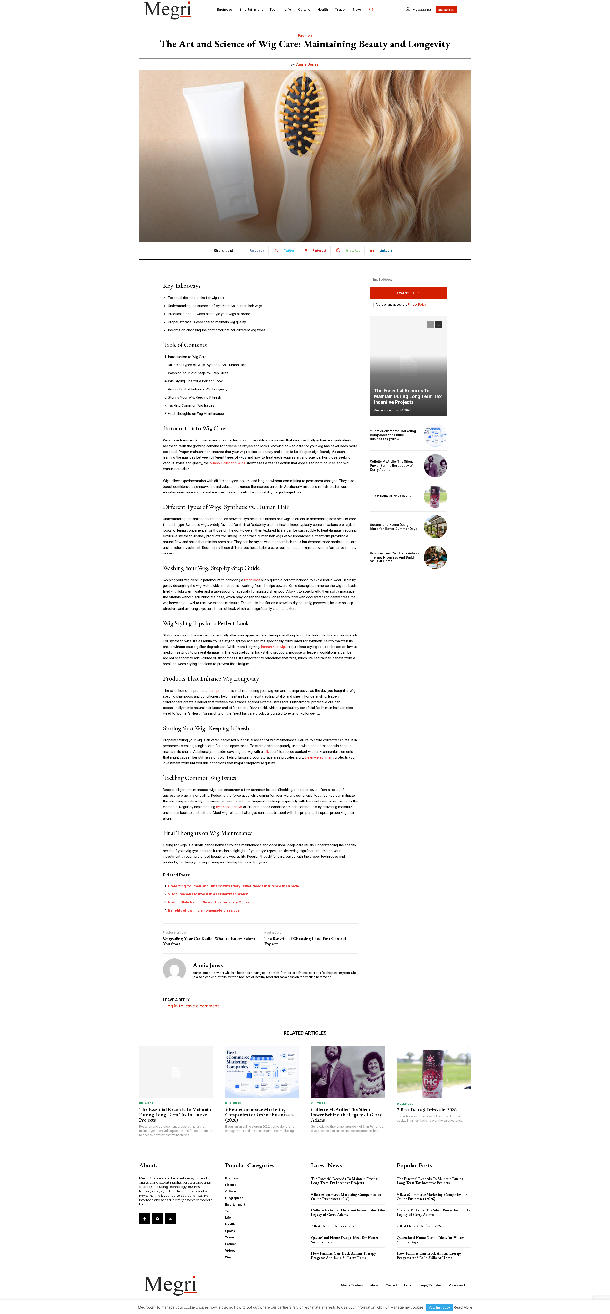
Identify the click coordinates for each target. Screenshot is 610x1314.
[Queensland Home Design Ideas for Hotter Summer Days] (435, 526)
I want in (405, 293)
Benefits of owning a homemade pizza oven (205, 910)
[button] (371, 9)
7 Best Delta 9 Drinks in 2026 (391, 496)
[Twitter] (170, 1218)
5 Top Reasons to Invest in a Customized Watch (208, 894)
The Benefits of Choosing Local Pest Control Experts (305, 941)
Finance (146, 1103)
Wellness (405, 1103)
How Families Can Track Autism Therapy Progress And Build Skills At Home (394, 557)
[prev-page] (430, 324)
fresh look (252, 580)
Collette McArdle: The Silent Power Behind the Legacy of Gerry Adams (391, 466)
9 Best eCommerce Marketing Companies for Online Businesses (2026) (393, 435)
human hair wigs (274, 647)
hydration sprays (229, 807)
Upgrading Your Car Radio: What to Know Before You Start (209, 941)
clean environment (319, 757)
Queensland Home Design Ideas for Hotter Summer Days (393, 527)
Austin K (380, 410)
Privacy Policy (417, 304)
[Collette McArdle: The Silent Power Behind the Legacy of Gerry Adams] (435, 465)
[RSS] (157, 1218)
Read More (463, 1307)
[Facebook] (144, 1218)
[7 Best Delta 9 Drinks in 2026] (435, 496)
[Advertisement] (408, 606)
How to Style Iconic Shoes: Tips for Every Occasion (211, 902)
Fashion (305, 35)
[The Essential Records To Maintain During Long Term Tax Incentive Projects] (408, 366)
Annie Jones (307, 64)
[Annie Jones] (174, 969)
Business (233, 1103)
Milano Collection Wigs (227, 463)
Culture (318, 1103)
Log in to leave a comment (192, 1005)
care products (219, 690)
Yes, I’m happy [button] (439, 1307)
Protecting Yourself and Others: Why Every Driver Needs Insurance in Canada (233, 886)
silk (266, 751)
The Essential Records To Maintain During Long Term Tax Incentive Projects (408, 396)
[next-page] (438, 324)
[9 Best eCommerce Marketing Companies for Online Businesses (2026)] (435, 435)
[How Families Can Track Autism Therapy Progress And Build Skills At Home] (435, 557)
